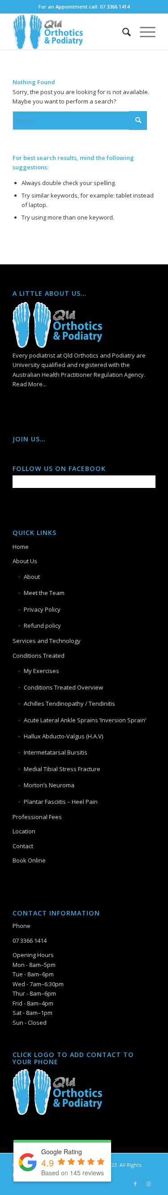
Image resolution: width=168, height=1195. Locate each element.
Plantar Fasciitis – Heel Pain (61, 802)
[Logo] (70, 32)
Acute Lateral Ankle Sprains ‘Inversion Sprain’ (85, 720)
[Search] (122, 32)
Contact (23, 846)
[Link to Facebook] (135, 1184)
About (32, 577)
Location (24, 831)
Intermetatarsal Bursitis (55, 752)
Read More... (30, 384)
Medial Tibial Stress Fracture (62, 769)
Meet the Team (44, 593)
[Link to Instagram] (148, 1184)
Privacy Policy (42, 609)
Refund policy (42, 625)
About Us (25, 561)
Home (21, 547)
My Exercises (41, 671)
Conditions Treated (39, 655)
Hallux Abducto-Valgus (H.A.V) (63, 736)
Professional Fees (37, 817)
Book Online (29, 860)
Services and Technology (47, 641)
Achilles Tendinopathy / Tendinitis (69, 703)
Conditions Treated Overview (63, 687)
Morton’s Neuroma (49, 785)
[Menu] (143, 32)
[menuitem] (122, 32)
